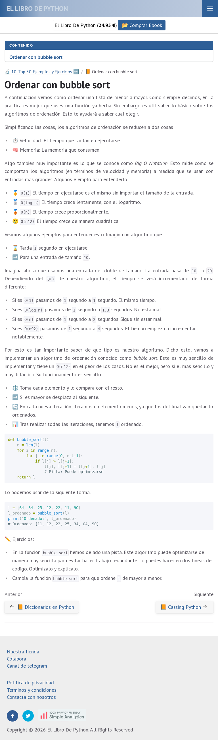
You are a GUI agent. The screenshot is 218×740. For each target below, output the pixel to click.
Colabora (16, 658)
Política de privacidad (30, 682)
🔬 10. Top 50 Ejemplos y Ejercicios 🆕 (42, 71)
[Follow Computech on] (12, 716)
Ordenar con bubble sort (35, 57)
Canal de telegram (27, 665)
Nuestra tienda (23, 651)
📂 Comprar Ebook (142, 25)
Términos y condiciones (31, 690)
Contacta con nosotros (31, 697)
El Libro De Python (37, 8)
